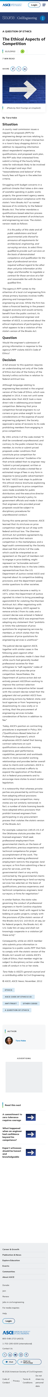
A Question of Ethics (17, 1010)
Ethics (8, 990)
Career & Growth (10, 1249)
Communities (8, 1271)
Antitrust (11, 1003)
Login (34, 4)
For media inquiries (10, 1308)
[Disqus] (24, 1201)
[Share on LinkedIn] (24, 69)
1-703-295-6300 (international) (17, 1343)
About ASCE (8, 1277)
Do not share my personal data (40, 1380)
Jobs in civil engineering (13, 1302)
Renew (5, 1296)
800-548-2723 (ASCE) (13, 1338)
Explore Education (11, 1260)
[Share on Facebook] (13, 69)
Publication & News (11, 1255)
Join (4, 1291)
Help (4, 1313)
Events (5, 1266)
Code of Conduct (6, 1381)
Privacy (16, 1381)
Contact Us (7, 1348)
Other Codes (30, 1003)
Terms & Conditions (27, 1381)
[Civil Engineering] (26, 18)
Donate (5, 1285)
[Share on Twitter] (18, 69)
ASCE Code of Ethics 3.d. (18, 997)
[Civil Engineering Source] (8, 18)
